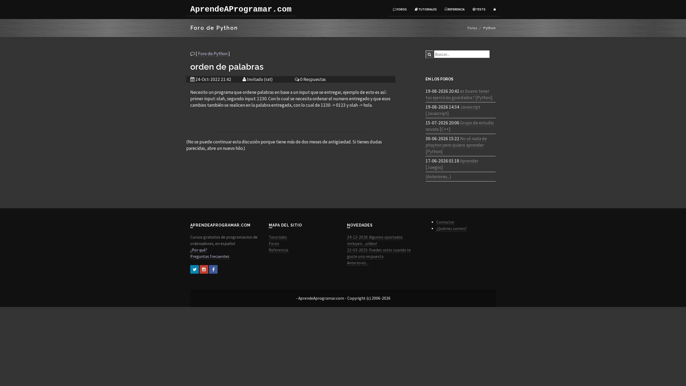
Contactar (445, 222)
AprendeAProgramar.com (241, 9)
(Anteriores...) (438, 177)
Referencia (456, 9)
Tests (480, 9)
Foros (401, 9)
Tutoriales (427, 9)
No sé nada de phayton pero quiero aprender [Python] (456, 145)
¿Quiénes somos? (451, 228)
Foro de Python (213, 54)
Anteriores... (357, 262)
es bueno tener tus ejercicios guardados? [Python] (459, 94)
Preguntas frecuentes (209, 256)
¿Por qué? (198, 250)
